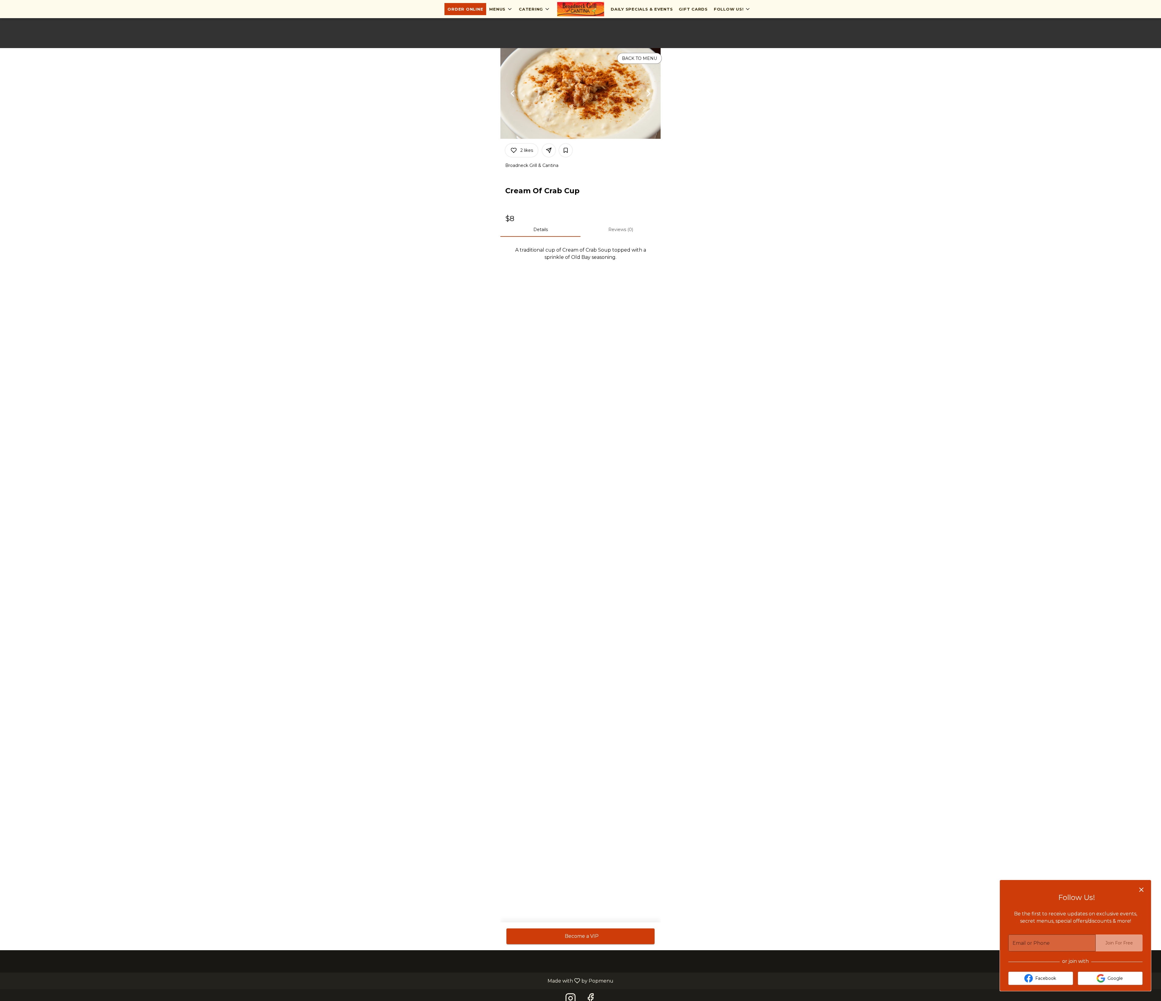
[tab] (540, 229)
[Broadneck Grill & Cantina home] (580, 9)
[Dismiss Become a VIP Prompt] (1141, 889)
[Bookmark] (565, 150)
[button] (501, 9)
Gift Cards (693, 9)
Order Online (465, 9)
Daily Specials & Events (642, 9)
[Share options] (548, 150)
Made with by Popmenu (309, 981)
